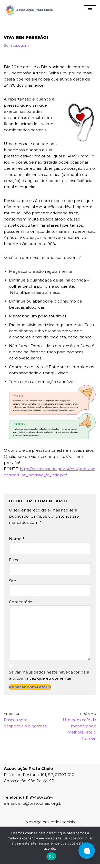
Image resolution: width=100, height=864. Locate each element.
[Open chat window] (86, 850)
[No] (93, 845)
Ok (51, 856)
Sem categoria (16, 45)
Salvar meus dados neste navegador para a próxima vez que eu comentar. (49, 675)
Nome (16, 538)
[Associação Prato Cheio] (29, 10)
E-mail (16, 559)
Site (12, 580)
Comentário (22, 601)
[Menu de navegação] (90, 9)
